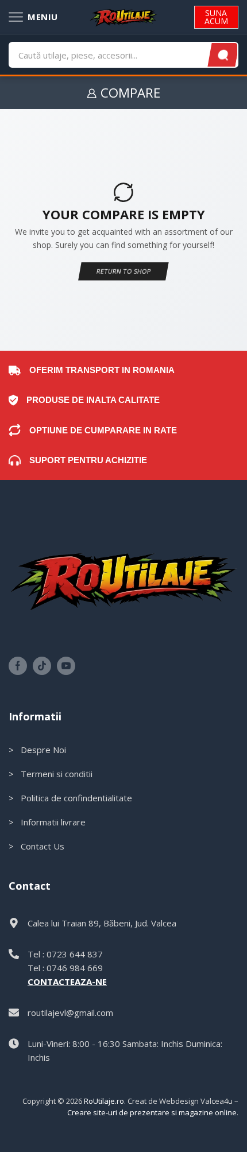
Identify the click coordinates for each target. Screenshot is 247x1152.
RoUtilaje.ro (104, 1101)
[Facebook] (18, 666)
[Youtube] (66, 666)
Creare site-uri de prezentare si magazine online (152, 1112)
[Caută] (224, 55)
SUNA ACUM (216, 16)
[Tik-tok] (42, 666)
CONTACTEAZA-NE (67, 981)
